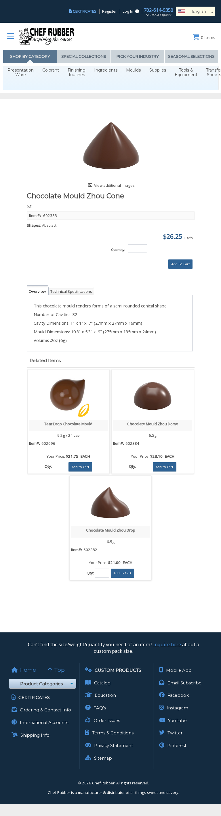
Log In (128, 11)
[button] (180, 264)
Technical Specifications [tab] (71, 291)
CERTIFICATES (84, 11)
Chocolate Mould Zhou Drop (110, 530)
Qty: (48, 466)
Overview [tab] (37, 291)
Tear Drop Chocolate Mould (68, 423)
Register (109, 11)
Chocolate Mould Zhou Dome (152, 423)
